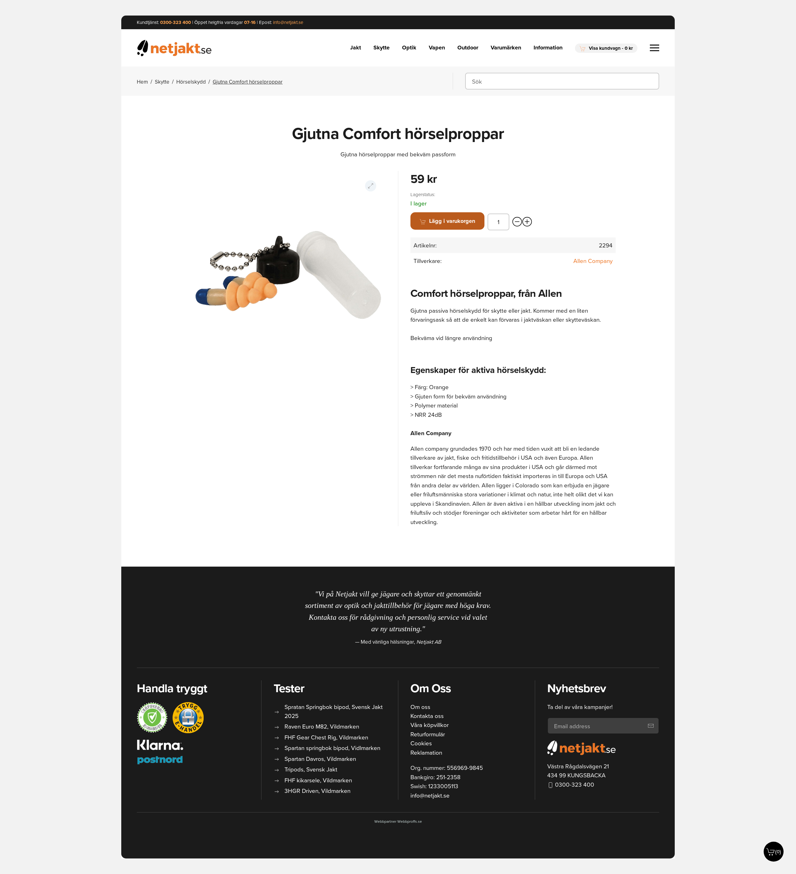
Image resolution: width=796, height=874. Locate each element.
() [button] (778, 851)
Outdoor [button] (467, 48)
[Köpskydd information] (152, 717)
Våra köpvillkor (429, 724)
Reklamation (426, 752)
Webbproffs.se (409, 821)
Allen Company (593, 260)
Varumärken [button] (506, 48)
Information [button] (548, 48)
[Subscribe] (650, 725)
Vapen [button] (437, 48)
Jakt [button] (355, 48)
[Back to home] (175, 47)
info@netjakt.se (430, 795)
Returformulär (427, 734)
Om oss (420, 706)
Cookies (421, 743)
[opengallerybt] (370, 185)
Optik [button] (409, 48)
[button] (606, 48)
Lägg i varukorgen (452, 221)
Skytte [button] (381, 48)
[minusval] (517, 222)
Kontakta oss (427, 715)
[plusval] (527, 222)
